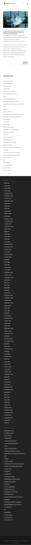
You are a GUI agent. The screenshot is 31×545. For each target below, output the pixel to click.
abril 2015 (6, 351)
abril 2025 (6, 208)
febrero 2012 (7, 407)
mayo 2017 (7, 336)
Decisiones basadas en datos (11, 101)
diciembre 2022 (8, 254)
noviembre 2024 (8, 221)
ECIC (4, 106)
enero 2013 (7, 384)
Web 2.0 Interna (7, 170)
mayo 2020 (7, 310)
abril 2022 (6, 264)
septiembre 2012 (8, 389)
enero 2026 (7, 190)
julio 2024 (6, 231)
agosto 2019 (7, 323)
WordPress (17, 542)
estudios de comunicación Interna (12, 116)
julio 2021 (6, 282)
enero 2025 (7, 216)
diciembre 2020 (8, 295)
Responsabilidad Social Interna (11, 155)
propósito (5, 150)
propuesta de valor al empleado (11, 152)
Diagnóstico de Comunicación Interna (13, 104)
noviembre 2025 (8, 195)
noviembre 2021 (8, 272)
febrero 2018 (7, 331)
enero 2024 (7, 241)
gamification (6, 124)
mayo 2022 (7, 262)
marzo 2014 (7, 364)
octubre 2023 (7, 249)
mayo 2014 (7, 361)
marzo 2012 (7, 405)
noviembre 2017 (8, 333)
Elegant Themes (15, 540)
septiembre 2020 (8, 303)
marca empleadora (8, 137)
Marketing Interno (8, 139)
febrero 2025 (7, 213)
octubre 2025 (7, 198)
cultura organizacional (14, 37)
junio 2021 (7, 285)
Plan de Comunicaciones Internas (12, 147)
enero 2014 (7, 369)
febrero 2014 (7, 366)
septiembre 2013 (8, 374)
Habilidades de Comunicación (11, 129)
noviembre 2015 (8, 348)
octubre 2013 (7, 371)
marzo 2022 (7, 267)
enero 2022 (7, 269)
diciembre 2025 (8, 193)
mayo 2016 (7, 346)
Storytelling (6, 162)
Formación (6, 122)
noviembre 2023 (8, 246)
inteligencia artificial (8, 132)
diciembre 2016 (8, 338)
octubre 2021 (7, 275)
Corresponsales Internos (10, 94)
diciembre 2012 (8, 387)
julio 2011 (6, 422)
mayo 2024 (7, 236)
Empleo (5, 109)
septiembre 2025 (8, 201)
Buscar (25, 62)
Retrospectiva (7, 157)
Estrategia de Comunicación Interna (13, 114)
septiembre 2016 (8, 341)
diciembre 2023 (8, 244)
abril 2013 (6, 379)
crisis (4, 96)
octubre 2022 (7, 257)
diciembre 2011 (8, 410)
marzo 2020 (7, 315)
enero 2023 (7, 252)
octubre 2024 (7, 224)
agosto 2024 (7, 229)
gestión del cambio (8, 127)
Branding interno (8, 83)
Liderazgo (6, 134)
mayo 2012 (7, 399)
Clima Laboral (7, 86)
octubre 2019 (7, 320)
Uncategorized (21, 41)
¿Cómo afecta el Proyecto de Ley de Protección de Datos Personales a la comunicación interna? (13, 32)
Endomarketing (7, 111)
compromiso (6, 88)
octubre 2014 (7, 356)
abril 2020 (6, 313)
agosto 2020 (7, 305)
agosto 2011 (7, 420)
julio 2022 (6, 259)
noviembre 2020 (8, 297)
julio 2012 (6, 394)
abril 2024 (6, 239)
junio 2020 (7, 308)
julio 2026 (6, 183)
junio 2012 (7, 397)
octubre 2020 (7, 300)
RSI (4, 160)
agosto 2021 (7, 280)
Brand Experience (8, 81)
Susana (7, 35)
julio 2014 (6, 359)
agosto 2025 (7, 203)
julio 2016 (6, 343)
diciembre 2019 (8, 318)
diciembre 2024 (8, 218)
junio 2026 (7, 185)
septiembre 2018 (8, 328)
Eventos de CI (6, 119)
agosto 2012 (7, 392)
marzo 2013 (7, 382)
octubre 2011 (7, 415)
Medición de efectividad (9, 142)
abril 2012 (6, 402)
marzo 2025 (7, 211)
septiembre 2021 (8, 277)
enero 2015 (7, 354)
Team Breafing (7, 165)
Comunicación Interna (9, 91)
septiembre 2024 (8, 226)
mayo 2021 (7, 287)
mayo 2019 (7, 326)
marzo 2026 (7, 188)
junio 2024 (7, 234)
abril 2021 (6, 290)
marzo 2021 (7, 292)
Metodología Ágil (7, 145)
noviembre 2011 (8, 412)
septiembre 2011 (8, 417)
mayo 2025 (7, 206)
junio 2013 (7, 377)
